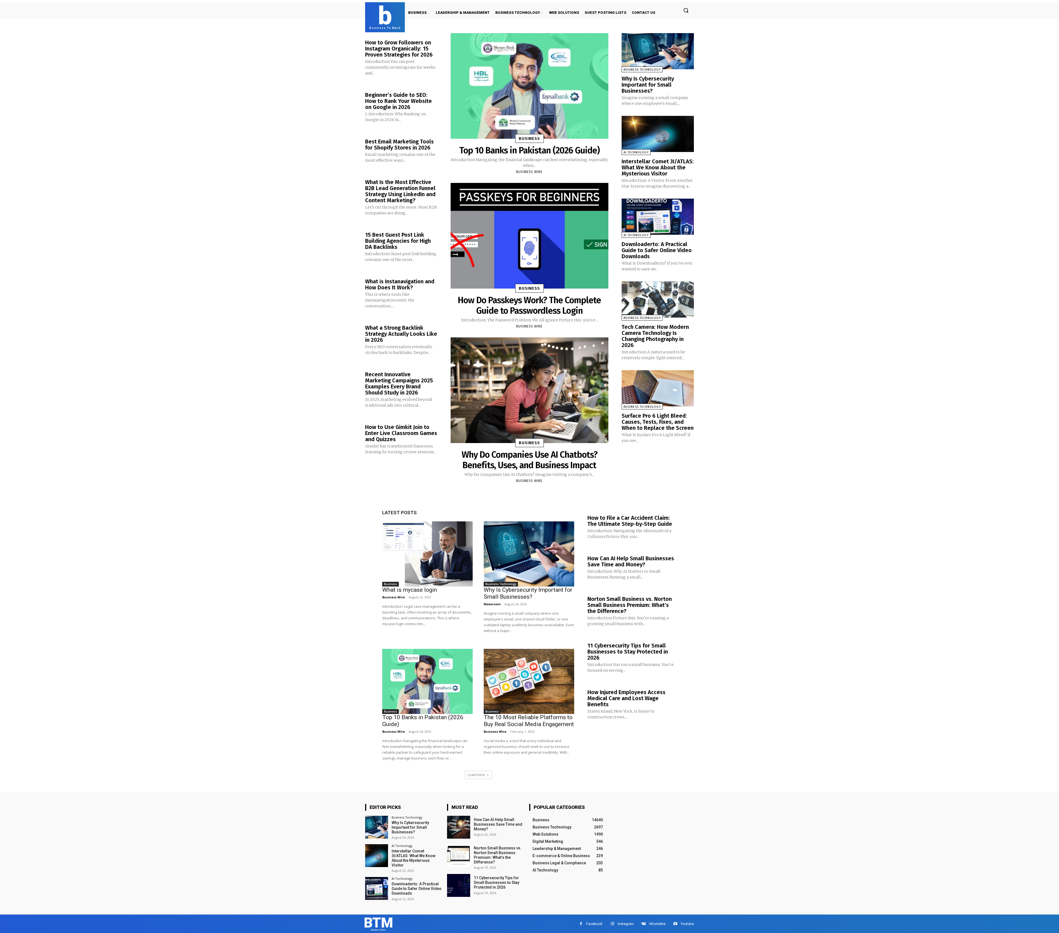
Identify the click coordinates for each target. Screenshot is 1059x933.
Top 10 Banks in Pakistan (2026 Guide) (529, 150)
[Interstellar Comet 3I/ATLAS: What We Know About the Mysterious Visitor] (658, 134)
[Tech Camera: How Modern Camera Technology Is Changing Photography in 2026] (658, 299)
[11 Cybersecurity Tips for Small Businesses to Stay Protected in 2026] (458, 885)
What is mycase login (409, 590)
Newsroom (492, 604)
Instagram (626, 924)
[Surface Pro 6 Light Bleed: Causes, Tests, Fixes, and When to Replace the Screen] (658, 388)
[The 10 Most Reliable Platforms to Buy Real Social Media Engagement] (529, 681)
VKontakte (657, 924)
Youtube (687, 924)
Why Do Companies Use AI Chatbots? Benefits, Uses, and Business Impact (529, 459)
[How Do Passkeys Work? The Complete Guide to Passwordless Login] (529, 236)
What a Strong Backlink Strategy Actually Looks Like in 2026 (401, 333)
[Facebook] (581, 924)
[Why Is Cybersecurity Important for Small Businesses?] (658, 51)
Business (529, 138)
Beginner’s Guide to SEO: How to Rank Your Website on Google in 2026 (398, 101)
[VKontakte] (643, 924)
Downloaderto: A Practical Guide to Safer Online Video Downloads (657, 250)
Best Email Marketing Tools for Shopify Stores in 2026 (399, 144)
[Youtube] (675, 924)
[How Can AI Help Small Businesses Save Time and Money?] (458, 827)
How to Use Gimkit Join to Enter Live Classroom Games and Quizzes (401, 433)
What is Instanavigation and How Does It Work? (399, 284)
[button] (686, 10)
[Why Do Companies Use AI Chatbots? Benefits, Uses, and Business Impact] (529, 390)
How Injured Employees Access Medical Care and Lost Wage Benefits (626, 698)
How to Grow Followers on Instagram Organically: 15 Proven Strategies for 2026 (399, 48)
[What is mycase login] (427, 554)
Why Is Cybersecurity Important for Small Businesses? (648, 84)
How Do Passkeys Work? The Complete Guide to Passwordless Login (529, 305)
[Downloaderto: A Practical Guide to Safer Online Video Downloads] (658, 217)
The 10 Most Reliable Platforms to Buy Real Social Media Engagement (529, 720)
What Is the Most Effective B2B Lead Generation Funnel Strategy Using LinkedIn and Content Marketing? (400, 191)
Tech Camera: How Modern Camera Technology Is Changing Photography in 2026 (655, 336)
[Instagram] (612, 924)
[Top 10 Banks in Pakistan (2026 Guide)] (529, 86)
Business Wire (529, 172)
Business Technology (642, 69)
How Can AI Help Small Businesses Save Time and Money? (630, 561)
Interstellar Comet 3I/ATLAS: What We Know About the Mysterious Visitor (658, 167)
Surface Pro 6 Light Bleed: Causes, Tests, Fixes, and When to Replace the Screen (658, 421)
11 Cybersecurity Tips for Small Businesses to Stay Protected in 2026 (627, 651)
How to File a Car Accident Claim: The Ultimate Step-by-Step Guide (629, 521)
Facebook (594, 924)
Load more (476, 774)
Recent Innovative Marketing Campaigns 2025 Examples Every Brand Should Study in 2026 (399, 383)
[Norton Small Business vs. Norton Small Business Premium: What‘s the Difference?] (458, 855)
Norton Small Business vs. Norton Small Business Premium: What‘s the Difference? (629, 605)
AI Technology (636, 152)
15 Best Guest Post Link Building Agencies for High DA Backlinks (398, 240)
